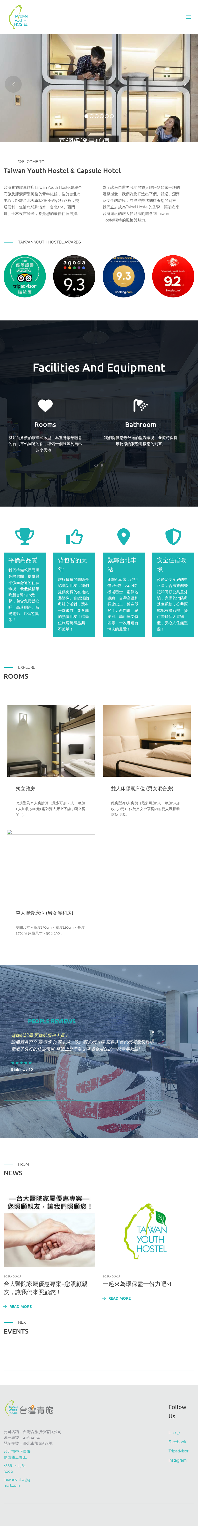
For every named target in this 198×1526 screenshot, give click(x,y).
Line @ (174, 1432)
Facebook (177, 1442)
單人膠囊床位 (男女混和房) (44, 913)
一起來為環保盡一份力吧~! (137, 1283)
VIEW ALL (99, 691)
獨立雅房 (25, 788)
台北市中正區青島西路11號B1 (17, 1454)
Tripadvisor (179, 1451)
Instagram (178, 1460)
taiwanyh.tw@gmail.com (17, 1482)
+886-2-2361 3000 (15, 1468)
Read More (20, 1306)
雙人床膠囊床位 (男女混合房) (142, 788)
